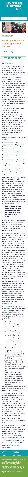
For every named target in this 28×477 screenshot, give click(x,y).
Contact (4, 455)
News (14, 454)
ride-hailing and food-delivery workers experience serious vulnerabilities (12, 151)
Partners (4, 454)
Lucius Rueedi (15, 446)
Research (15, 451)
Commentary (16, 452)
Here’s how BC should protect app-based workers (13, 43)
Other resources (17, 455)
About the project (6, 451)
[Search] (25, 18)
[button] (14, 13)
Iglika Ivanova (8, 63)
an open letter (8, 307)
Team (3, 452)
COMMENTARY (7, 36)
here (8, 435)
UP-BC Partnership (7, 52)
